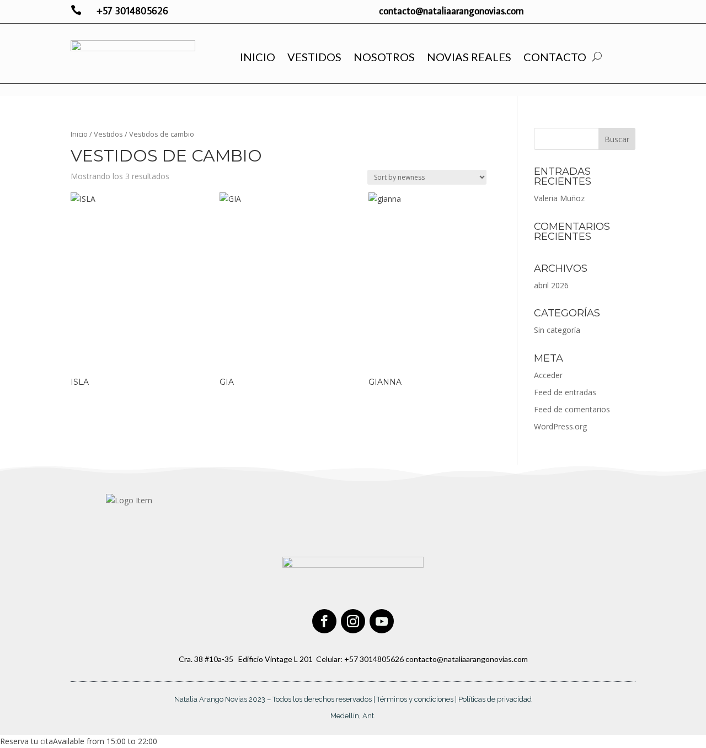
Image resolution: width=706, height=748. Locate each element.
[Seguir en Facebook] (324, 621)
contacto (554, 56)
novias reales (469, 56)
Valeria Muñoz (559, 198)
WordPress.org (560, 426)
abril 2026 (551, 285)
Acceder (548, 375)
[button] (78, 741)
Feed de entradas (565, 392)
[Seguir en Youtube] (382, 621)
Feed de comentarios (572, 409)
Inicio (257, 56)
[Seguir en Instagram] (353, 621)
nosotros (384, 56)
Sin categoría (557, 330)
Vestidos (314, 56)
